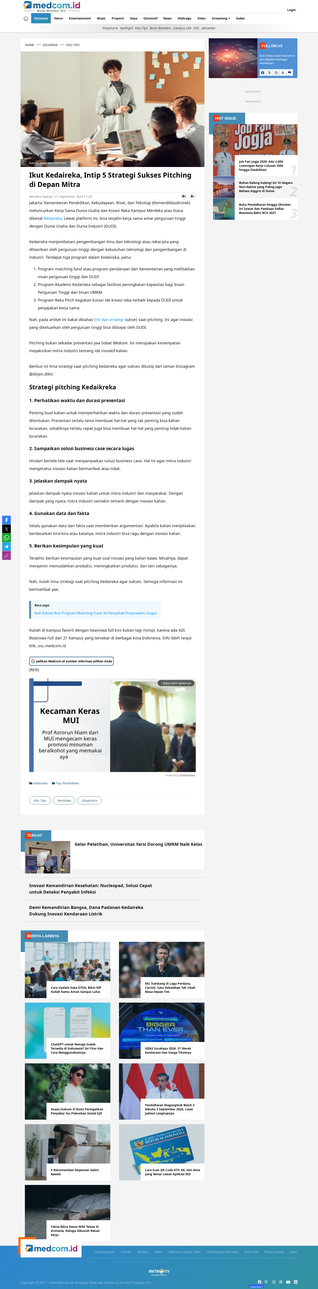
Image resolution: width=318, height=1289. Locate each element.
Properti (118, 18)
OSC (196, 28)
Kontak (126, 1252)
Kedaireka (53, 218)
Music (101, 18)
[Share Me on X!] (6, 529)
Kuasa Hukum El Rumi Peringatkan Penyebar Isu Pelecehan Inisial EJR (77, 1111)
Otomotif (150, 18)
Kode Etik (251, 1252)
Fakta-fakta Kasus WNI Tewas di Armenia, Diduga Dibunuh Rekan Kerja (75, 1231)
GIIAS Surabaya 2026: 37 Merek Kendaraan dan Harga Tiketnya (168, 1050)
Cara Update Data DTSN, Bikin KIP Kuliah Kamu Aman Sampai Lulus (76, 990)
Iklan (158, 1252)
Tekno (58, 18)
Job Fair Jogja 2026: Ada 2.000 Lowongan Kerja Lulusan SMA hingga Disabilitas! (261, 165)
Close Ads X (256, 1286)
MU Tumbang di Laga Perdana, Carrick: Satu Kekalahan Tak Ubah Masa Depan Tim (170, 987)
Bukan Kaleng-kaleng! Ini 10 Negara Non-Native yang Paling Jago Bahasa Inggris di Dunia (265, 187)
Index (240, 18)
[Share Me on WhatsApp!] (6, 537)
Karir (293, 1252)
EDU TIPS (73, 45)
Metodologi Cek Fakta (222, 1252)
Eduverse (41, 18)
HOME (29, 45)
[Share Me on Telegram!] (6, 546)
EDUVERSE (50, 45)
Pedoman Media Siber (185, 1252)
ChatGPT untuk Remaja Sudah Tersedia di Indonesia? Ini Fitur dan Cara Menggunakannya (77, 1048)
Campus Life (182, 28)
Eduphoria (110, 28)
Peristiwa (64, 800)
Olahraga (184, 18)
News (167, 18)
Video (201, 18)
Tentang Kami (104, 1252)
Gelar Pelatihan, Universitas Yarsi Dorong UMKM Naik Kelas (138, 844)
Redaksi (143, 1252)
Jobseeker (209, 28)
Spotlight (126, 28)
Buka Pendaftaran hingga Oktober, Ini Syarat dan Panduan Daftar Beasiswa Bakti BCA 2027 (265, 208)
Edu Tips (141, 28)
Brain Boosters (160, 28)
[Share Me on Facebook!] (6, 520)
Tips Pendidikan (67, 783)
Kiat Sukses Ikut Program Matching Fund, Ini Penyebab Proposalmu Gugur (96, 613)
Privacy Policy (274, 1252)
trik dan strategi (109, 319)
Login (291, 10)
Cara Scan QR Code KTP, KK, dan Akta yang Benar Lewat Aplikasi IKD (172, 1172)
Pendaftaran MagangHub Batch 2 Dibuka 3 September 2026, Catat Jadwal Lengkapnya (169, 1109)
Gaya (133, 18)
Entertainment (80, 18)
